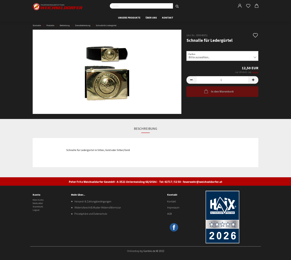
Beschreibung (145, 128)
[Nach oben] (282, 255)
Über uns (151, 17)
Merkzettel (38, 203)
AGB (169, 213)
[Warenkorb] (256, 6)
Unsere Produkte (129, 17)
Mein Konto (38, 199)
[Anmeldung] (240, 6)
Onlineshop (133, 251)
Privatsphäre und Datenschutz (90, 213)
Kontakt (167, 17)
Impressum (173, 207)
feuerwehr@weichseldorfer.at (202, 182)
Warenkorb (38, 206)
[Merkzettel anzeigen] (248, 6)
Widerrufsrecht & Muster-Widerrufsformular (97, 207)
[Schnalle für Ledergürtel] (107, 71)
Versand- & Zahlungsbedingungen (92, 201)
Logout (36, 209)
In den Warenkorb (222, 91)
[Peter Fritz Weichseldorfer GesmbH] (58, 6)
